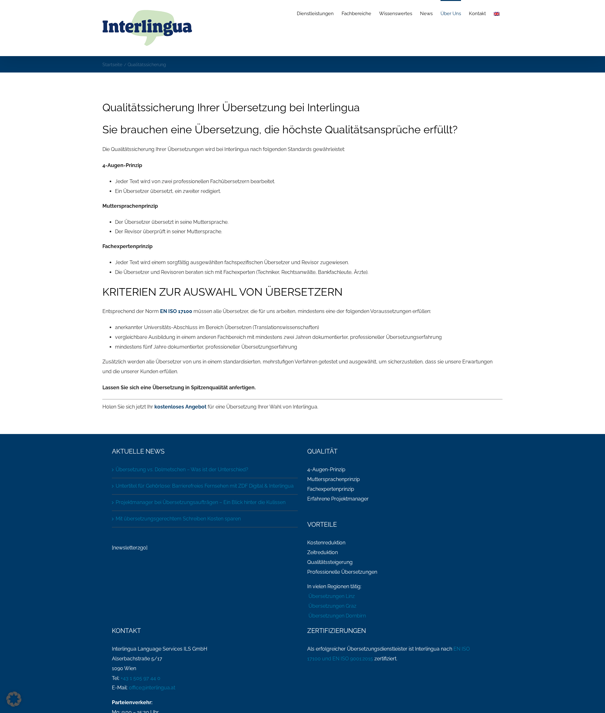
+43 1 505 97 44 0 (140, 678)
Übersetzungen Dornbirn (336, 616)
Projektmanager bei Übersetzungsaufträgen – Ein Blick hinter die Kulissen (200, 502)
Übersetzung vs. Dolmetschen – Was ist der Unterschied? (182, 469)
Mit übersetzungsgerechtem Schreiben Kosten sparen (178, 519)
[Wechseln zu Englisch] (496, 13)
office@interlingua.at (152, 688)
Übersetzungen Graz (331, 606)
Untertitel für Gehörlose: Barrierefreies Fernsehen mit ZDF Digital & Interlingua (205, 486)
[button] (14, 699)
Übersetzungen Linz (331, 596)
